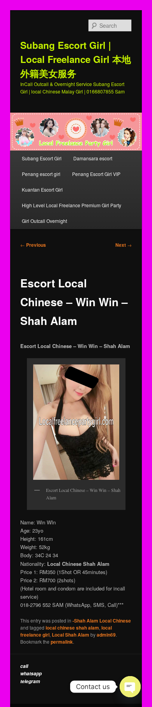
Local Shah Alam (70, 634)
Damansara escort (92, 158)
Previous (33, 244)
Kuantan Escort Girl (43, 189)
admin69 (106, 634)
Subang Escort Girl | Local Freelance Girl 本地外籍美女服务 (75, 59)
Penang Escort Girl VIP (96, 173)
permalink (62, 641)
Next (123, 244)
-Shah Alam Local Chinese (101, 620)
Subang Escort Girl (42, 158)
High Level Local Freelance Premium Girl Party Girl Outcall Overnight (71, 213)
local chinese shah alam (72, 627)
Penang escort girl (41, 173)
